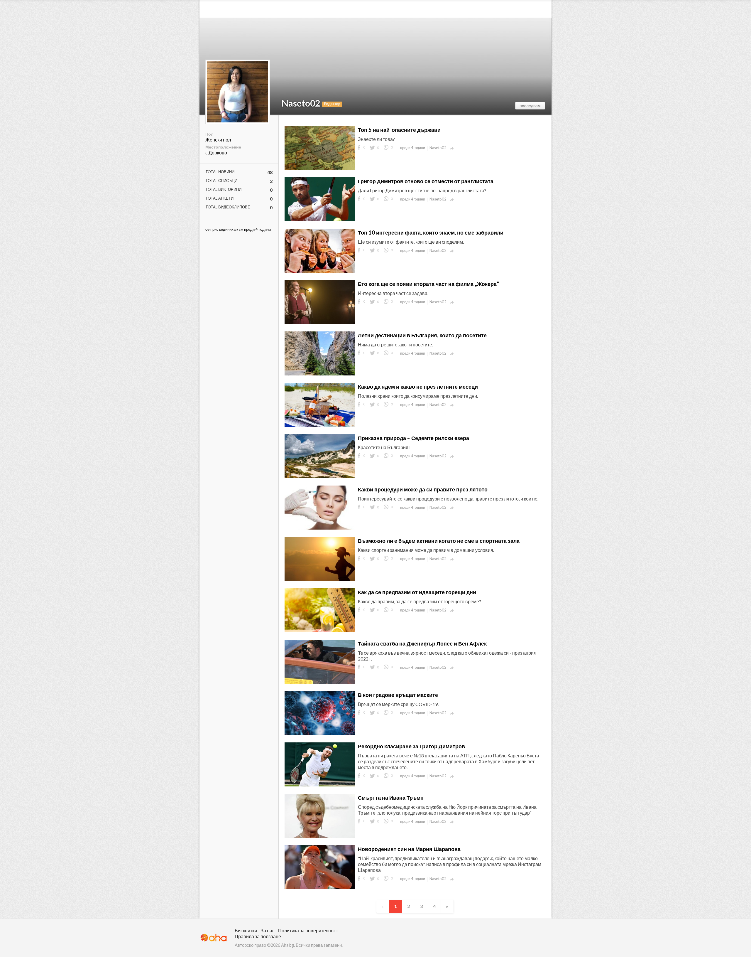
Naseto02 (301, 103)
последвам (530, 105)
